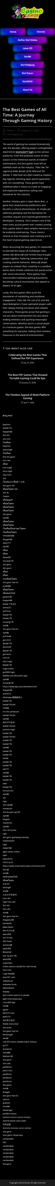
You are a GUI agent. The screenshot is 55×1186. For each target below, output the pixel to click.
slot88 (5, 625)
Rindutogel (8, 1034)
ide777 (6, 769)
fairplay (6, 991)
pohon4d (7, 636)
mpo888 (6, 1052)
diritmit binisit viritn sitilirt (14, 1120)
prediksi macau (9, 1113)
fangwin (6, 819)
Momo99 (7, 647)
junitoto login (9, 729)
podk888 (7, 586)
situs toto (7, 474)
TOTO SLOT (8, 862)
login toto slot (9, 901)
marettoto (7, 808)
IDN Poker (7, 941)
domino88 (7, 945)
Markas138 (8, 1056)
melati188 (7, 848)
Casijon (6, 496)
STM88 (6, 708)
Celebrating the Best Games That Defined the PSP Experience (28, 356)
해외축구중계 (9, 1020)
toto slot (7, 460)
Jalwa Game (8, 927)
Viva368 (6, 1106)
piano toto (7, 1070)
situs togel (7, 471)
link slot (6, 435)
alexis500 (7, 934)
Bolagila (6, 1092)
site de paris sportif (11, 812)
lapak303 (7, 948)
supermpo (7, 963)
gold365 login (9, 672)
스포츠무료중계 (10, 894)
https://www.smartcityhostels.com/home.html (24, 866)
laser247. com (9, 977)
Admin (10, 130)
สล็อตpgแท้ (8, 499)
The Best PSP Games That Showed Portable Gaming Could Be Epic (27, 376)
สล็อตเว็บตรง (8, 503)
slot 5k (6, 492)
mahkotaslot (8, 840)
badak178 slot (9, 704)
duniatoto (7, 1049)
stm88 (5, 873)
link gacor (7, 1164)
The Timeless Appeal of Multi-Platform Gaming (27, 396)
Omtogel (7, 887)
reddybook (8, 980)
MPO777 (7, 1016)
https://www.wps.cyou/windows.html (20, 686)
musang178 (8, 560)
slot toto (7, 438)
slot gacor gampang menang (16, 837)
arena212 (7, 607)
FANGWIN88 (8, 535)
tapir (5, 783)
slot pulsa (7, 1027)
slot (4, 478)
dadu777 (7, 543)
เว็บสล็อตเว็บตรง (10, 532)
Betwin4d (7, 952)
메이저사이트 (9, 930)
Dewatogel (7, 1110)
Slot (4, 1142)
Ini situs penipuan (11, 711)
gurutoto (7, 639)
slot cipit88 (8, 804)
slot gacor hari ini (10, 582)
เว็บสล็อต (7, 442)
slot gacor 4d (8, 485)
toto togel (7, 467)
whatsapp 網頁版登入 (12, 697)
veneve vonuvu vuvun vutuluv (17, 1117)
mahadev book (9, 984)
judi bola (7, 611)
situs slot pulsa (9, 830)
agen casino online (11, 851)
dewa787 (7, 557)
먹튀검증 (7, 1124)
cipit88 (6, 517)
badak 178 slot (9, 604)
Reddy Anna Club (10, 1023)
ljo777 (5, 1045)
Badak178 (7, 643)
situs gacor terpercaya (13, 1135)
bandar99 (7, 923)
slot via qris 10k (10, 955)
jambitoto (7, 1067)
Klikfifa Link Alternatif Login (15, 675)
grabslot (6, 1102)
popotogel (7, 449)
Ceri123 (6, 657)
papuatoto (8, 858)
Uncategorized (15, 134)
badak (5, 758)
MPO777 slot (8, 1013)
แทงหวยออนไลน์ (10, 876)
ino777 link (8, 937)
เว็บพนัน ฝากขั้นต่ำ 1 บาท (13, 481)
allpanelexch (8, 988)
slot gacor (7, 514)
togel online (8, 668)
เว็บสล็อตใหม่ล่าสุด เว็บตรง (14, 528)
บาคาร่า (6, 883)
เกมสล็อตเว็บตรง (10, 578)
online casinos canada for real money (19, 966)
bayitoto (7, 424)
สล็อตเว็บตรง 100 (10, 489)
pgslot (5, 1009)
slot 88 (6, 869)
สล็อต (5, 463)
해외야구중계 (9, 722)
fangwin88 (7, 431)
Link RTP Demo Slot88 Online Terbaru (20, 1041)
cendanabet (8, 1138)
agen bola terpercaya (12, 998)
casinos (6, 1099)
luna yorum (8, 790)
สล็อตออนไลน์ (9, 593)
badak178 (7, 428)
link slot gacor (9, 456)
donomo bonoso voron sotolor (17, 1128)
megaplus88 (8, 919)
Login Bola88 (8, 973)
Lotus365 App (9, 1002)
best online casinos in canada (16, 995)
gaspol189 (7, 596)
